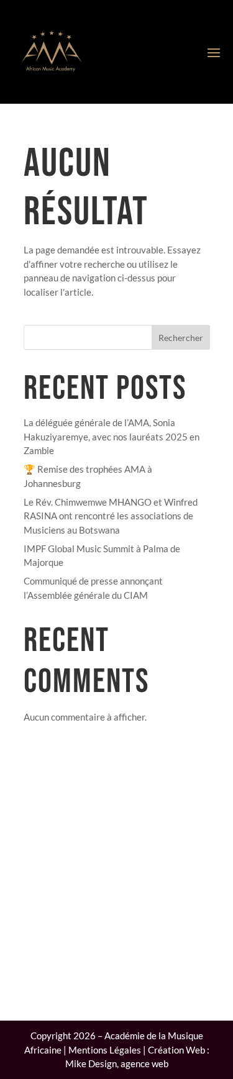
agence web (144, 1063)
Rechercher (180, 337)
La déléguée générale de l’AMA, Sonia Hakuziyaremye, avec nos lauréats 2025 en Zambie (111, 436)
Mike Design (91, 1063)
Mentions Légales (104, 1049)
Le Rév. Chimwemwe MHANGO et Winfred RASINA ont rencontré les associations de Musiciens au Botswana (111, 515)
